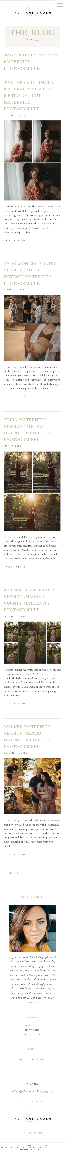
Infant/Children (32, 1034)
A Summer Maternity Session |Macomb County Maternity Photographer (30, 600)
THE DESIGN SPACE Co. (42, 1148)
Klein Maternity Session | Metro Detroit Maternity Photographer (28, 429)
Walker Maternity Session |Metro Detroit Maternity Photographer (28, 736)
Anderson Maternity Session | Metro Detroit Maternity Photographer (30, 273)
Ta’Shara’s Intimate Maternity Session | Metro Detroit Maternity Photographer (28, 95)
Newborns (32, 1030)
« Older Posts (13, 873)
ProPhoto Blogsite (37, 1148)
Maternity (33, 1026)
